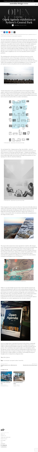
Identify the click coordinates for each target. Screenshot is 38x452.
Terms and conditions (5, 437)
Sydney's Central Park (19, 360)
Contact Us (3, 435)
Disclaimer (3, 440)
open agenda (12, 360)
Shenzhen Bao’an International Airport (30, 365)
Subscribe (4, 446)
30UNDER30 (3, 443)
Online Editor (16, 25)
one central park (6, 360)
